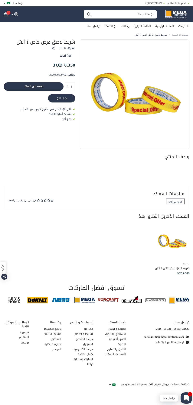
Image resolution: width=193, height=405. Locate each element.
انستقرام (24, 337)
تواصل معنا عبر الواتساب (170, 342)
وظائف (125, 26)
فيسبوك (24, 332)
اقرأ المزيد (65, 55)
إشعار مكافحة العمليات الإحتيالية (83, 357)
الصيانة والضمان (117, 328)
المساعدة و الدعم (81, 322)
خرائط (90, 364)
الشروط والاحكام (83, 333)
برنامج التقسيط (52, 328)
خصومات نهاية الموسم (52, 347)
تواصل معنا (18, 3)
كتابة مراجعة (175, 201)
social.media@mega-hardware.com (164, 337)
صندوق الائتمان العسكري (52, 336)
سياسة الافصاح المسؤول (84, 341)
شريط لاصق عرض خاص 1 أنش (172, 268)
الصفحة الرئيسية (164, 26)
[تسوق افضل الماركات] (179, 300)
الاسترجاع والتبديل (115, 333)
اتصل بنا (88, 328)
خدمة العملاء (117, 322)
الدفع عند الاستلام (115, 354)
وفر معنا (55, 322)
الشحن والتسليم (116, 349)
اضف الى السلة (34, 86)
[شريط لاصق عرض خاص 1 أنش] (172, 241)
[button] (66, 83)
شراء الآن (62, 98)
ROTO (62, 48)
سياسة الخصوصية (83, 349)
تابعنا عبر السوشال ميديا (17, 324)
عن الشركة (111, 26)
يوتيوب (25, 342)
